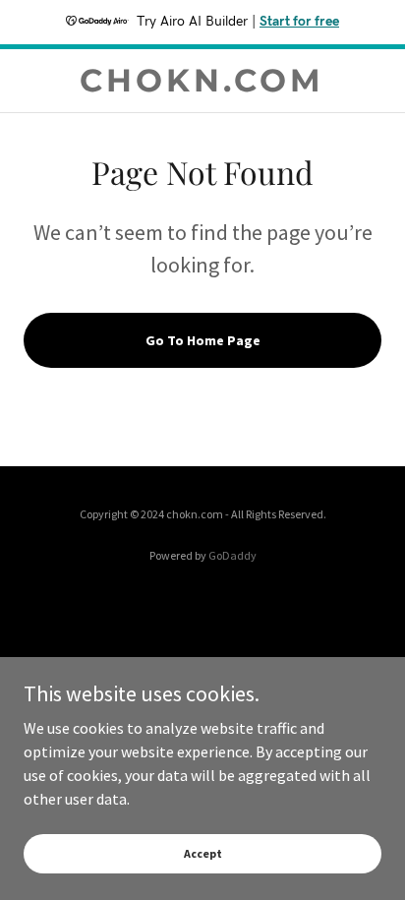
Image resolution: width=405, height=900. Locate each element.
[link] (203, 80)
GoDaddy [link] (232, 555)
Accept (203, 853)
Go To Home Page (202, 340)
